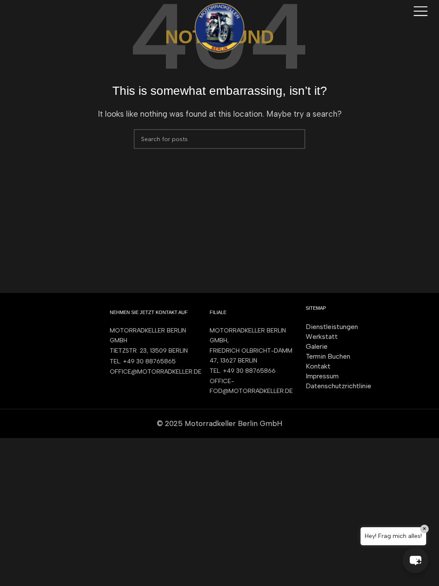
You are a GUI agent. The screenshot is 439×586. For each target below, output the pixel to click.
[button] (415, 560)
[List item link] (151, 361)
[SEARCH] (295, 139)
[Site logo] (219, 27)
